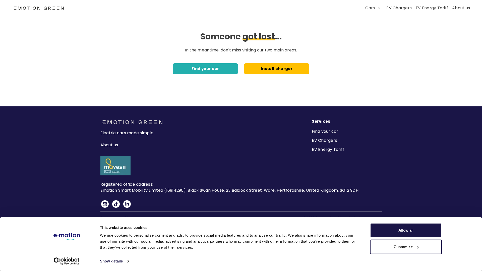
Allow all (406, 230)
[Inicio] (27, 8)
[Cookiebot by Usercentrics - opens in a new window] (67, 261)
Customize (403, 246)
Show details (111, 261)
